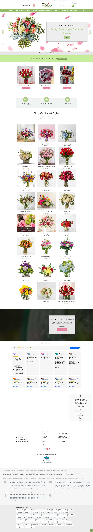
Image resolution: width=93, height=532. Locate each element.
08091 (32, 498)
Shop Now (67, 37)
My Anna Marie (26, 279)
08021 (35, 494)
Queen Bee (46, 279)
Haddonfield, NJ (31, 517)
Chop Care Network (33, 485)
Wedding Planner (64, 10)
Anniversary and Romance (26, 86)
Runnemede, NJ (53, 522)
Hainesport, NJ (39, 517)
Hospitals (43, 442)
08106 (41, 498)
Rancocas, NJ (29, 522)
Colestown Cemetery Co (85, 488)
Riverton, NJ (44, 522)
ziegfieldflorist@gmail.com (22, 439)
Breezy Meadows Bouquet (26, 144)
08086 (23, 498)
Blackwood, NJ (57, 512)
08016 (32, 494)
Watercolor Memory (46, 256)
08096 (35, 498)
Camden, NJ (19, 514)
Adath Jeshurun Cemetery (65, 481)
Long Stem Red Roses (67, 166)
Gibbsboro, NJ (45, 514)
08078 (11, 498)
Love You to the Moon (67, 256)
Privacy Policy (44, 436)
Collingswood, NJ (36, 514)
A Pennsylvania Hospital (15, 481)
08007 (20, 494)
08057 (23, 497)
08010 (26, 494)
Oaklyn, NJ (57, 519)
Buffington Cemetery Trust (60, 486)
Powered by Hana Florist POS (46, 462)
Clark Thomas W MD (41, 485)
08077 (44, 497)
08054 (17, 497)
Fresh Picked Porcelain (26, 211)
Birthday (57, 10)
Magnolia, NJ (63, 517)
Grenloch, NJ (70, 514)
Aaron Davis (57, 481)
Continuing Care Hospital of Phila (30, 486)
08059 (26, 497)
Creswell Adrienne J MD (19, 488)
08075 (41, 497)
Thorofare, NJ (27, 524)
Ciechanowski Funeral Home (66, 488)
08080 (14, 498)
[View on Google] (28, 354)
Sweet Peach (46, 301)
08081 (17, 498)
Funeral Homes (45, 440)
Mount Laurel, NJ (39, 519)
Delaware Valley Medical (30, 488)
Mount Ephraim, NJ (30, 519)
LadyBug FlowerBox (46, 211)
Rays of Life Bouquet (26, 189)
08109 (14, 500)
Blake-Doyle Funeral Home (84, 485)
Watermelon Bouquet (67, 189)
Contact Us (44, 437)
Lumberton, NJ (56, 517)
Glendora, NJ (53, 514)
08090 (29, 498)
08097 (38, 498)
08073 (38, 497)
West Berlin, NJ (60, 524)
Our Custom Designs (46, 86)
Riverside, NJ (36, 522)
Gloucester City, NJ (62, 514)
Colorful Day (46, 189)
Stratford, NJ (19, 524)
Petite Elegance (26, 166)
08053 (14, 497)
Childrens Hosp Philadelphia (23, 485)
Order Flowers (62, 58)
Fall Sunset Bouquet (26, 256)
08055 (20, 497)
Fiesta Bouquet (67, 234)
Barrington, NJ (27, 512)
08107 (44, 498)
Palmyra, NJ (64, 519)
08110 (17, 500)
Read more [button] (15, 386)
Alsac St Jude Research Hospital (35, 481)
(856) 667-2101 (20, 437)
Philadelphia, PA (62, 509)
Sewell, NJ (60, 522)
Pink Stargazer (46, 234)
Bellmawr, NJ (35, 512)
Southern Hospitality (67, 279)
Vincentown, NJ (35, 524)
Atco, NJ (70, 509)
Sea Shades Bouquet (67, 144)
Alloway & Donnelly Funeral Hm (65, 482)
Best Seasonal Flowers (26, 234)
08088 (26, 498)
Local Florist (44, 441)
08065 (35, 497)
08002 (11, 494)
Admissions (24, 481)
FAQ (43, 438)
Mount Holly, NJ (37, 509)
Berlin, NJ (43, 512)
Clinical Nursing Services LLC (16, 486)
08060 (29, 497)
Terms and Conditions (46, 434)
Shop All (67, 86)
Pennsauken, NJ (20, 522)
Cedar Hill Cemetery (78, 486)
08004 (17, 494)
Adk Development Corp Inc (76, 481)
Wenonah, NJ (51, 524)
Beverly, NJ (49, 512)
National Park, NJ (49, 519)
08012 (29, 494)
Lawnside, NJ (47, 517)
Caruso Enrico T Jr (70, 486)
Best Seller (35, 10)
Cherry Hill (39, 482)
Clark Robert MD (76, 488)
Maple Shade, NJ (46, 509)
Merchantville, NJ (20, 519)
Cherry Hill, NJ (20, 509)
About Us (43, 433)
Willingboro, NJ (20, 527)
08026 (38, 494)
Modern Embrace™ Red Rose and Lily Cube (67, 301)
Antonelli (73, 482)
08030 (44, 494)
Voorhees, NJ (43, 524)
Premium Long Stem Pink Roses (46, 166)
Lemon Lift (26, 301)
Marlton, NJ (54, 509)
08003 (14, 494)
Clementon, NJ (27, 514)
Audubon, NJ (19, 512)
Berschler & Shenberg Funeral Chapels (69, 485)
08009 (23, 494)
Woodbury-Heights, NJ (30, 527)
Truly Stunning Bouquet (46, 144)
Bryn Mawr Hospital (33, 482)
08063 (32, 497)
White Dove (67, 211)
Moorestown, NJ (28, 509)
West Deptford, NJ (69, 524)
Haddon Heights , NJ (21, 517)
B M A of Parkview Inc (24, 482)
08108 (11, 500)
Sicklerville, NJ (68, 522)
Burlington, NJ (65, 512)
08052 (11, 497)
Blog (43, 444)
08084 (20, 498)
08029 (41, 494)
